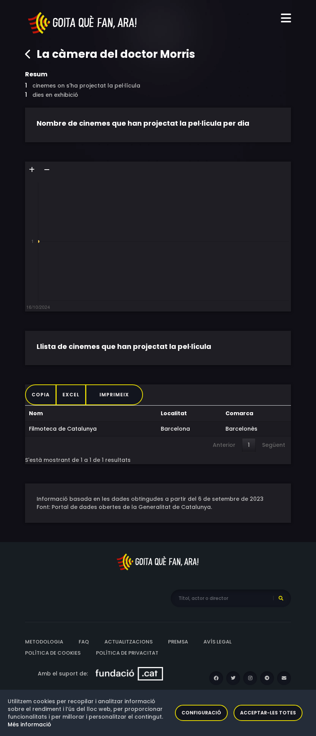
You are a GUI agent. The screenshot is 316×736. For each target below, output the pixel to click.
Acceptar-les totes (268, 712)
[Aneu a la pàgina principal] (83, 22)
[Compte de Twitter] (233, 678)
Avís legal (217, 641)
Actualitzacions (128, 641)
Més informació (29, 724)
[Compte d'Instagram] (250, 678)
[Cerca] (281, 598)
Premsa (178, 641)
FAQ (84, 641)
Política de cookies (53, 653)
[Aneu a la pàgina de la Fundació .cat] (129, 673)
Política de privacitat (127, 653)
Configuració (201, 712)
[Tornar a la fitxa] (28, 54)
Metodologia (44, 641)
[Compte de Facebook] (216, 678)
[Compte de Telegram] (267, 678)
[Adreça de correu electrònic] (284, 678)
